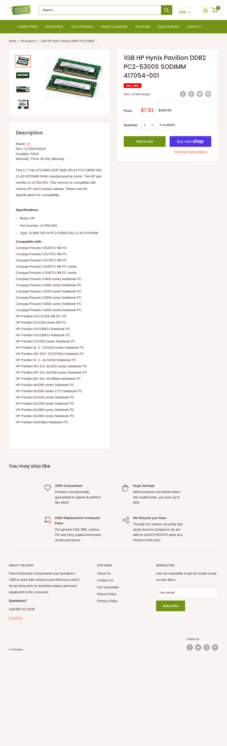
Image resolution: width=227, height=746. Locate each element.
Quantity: (131, 125)
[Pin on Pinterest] (191, 94)
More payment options (190, 151)
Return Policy (107, 594)
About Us (104, 573)
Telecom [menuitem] (142, 26)
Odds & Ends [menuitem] (168, 26)
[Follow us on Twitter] (198, 647)
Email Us (15, 618)
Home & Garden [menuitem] (114, 26)
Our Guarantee (108, 587)
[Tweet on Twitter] (200, 94)
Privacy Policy (107, 601)
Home (12, 41)
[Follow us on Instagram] (207, 647)
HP (28, 144)
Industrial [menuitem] (54, 26)
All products (28, 41)
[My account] (205, 10)
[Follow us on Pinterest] (215, 647)
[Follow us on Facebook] (190, 647)
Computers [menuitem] (27, 26)
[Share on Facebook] (183, 94)
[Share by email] (208, 94)
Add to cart (144, 141)
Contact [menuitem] (194, 26)
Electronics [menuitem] (82, 26)
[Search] (166, 10)
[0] (214, 10)
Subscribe (170, 606)
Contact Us (105, 580)
